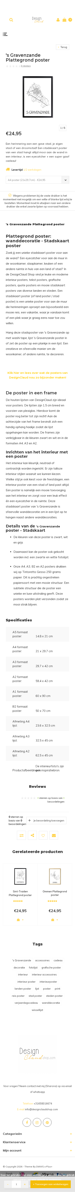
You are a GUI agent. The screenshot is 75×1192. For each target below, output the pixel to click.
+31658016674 (43, 1103)
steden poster (54, 995)
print (57, 988)
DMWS (40, 1166)
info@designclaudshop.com (41, 1109)
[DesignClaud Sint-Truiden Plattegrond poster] (20, 876)
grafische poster (51, 967)
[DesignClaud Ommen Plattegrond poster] (55, 876)
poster (47, 988)
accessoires (42, 960)
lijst (37, 988)
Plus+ (49, 1166)
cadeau (58, 960)
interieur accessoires (44, 974)
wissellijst (37, 1009)
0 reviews (26, 66)
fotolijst (33, 967)
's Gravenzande (21, 960)
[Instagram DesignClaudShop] (37, 1122)
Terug (63, 47)
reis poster (18, 995)
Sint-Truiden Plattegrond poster (20, 893)
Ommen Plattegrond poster (55, 893)
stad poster (35, 995)
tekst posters (38, 280)
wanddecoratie (51, 1002)
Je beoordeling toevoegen (48, 820)
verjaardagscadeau (26, 1002)
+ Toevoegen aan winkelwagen (50, 1184)
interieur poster (27, 981)
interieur (23, 974)
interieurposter (48, 981)
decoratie (19, 967)
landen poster (23, 988)
